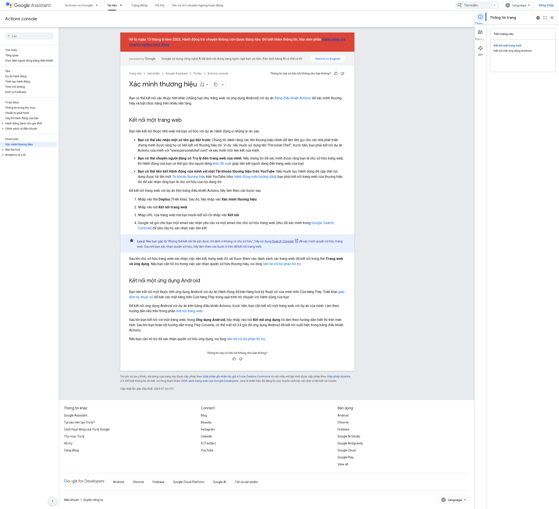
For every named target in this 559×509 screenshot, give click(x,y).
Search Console (283, 241)
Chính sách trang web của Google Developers (209, 380)
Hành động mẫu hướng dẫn (254, 177)
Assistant (41, 5)
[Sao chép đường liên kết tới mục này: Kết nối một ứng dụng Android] (204, 281)
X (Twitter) (208, 443)
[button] (28, 123)
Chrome (343, 422)
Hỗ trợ (159, 5)
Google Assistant (177, 73)
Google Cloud (347, 450)
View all (343, 464)
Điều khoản (71, 500)
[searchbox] (29, 36)
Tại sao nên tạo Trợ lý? (79, 422)
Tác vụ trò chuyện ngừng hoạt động (197, 5)
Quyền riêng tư (93, 500)
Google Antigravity (350, 443)
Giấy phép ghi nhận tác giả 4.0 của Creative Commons (236, 376)
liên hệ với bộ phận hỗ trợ (282, 264)
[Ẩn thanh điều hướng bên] (52, 501)
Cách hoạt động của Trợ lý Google (87, 429)
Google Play (346, 457)
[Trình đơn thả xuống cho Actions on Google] (98, 5)
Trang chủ (135, 73)
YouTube (207, 450)
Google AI (219, 482)
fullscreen (545, 17)
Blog (204, 415)
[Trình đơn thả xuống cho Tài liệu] (122, 5)
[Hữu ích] (336, 73)
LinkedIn (206, 436)
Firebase (343, 429)
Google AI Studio (349, 436)
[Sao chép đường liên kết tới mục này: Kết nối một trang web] (186, 120)
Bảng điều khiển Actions (292, 98)
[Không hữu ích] (342, 73)
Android (343, 415)
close (552, 17)
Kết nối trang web (189, 311)
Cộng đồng (139, 5)
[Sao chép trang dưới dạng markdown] (216, 84)
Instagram (208, 429)
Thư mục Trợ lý (74, 436)
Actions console (21, 19)
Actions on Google (79, 5)
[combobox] (477, 5)
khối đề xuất (222, 163)
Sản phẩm (153, 73)
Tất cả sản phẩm (246, 482)
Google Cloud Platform (188, 482)
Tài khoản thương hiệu (188, 177)
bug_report (538, 17)
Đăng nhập (546, 5)
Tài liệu (112, 5)
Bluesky (206, 422)
